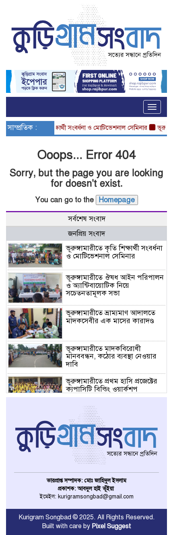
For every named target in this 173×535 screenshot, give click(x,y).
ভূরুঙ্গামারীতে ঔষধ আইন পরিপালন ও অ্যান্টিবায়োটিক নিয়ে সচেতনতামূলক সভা (115, 285)
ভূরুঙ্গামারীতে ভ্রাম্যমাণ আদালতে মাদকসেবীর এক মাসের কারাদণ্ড (110, 316)
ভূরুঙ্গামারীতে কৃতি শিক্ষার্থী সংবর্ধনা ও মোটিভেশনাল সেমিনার (114, 252)
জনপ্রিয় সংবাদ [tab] (86, 234)
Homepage (117, 199)
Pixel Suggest (111, 526)
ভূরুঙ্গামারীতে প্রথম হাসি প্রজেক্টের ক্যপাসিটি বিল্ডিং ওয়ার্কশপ (111, 385)
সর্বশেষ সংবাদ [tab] (86, 219)
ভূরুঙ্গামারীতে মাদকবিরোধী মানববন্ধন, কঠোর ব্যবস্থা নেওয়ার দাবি (111, 356)
